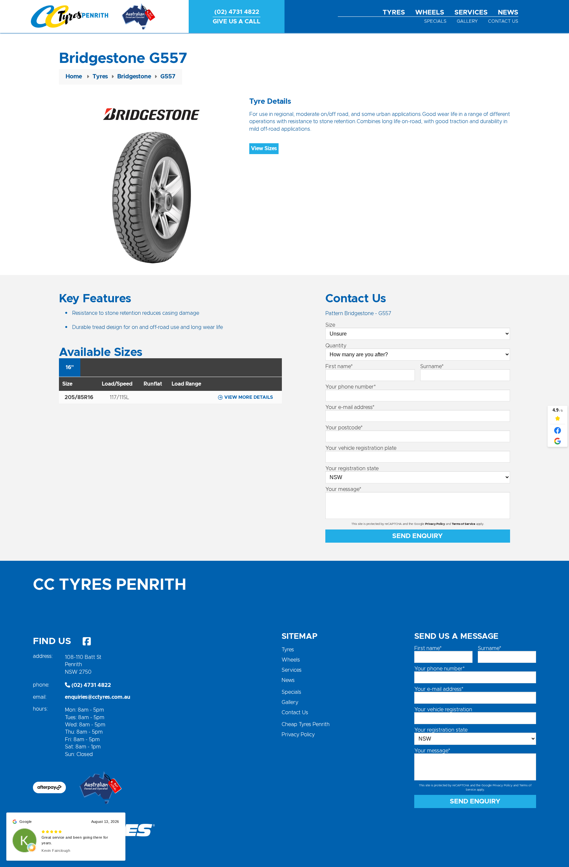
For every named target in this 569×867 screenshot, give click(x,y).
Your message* (343, 489)
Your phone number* (350, 387)
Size (330, 325)
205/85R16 (79, 397)
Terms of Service (463, 524)
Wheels (429, 12)
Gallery (467, 21)
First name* (339, 366)
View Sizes (264, 148)
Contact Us (503, 21)
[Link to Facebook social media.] (87, 641)
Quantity (335, 345)
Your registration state (352, 468)
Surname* (432, 366)
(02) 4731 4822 (90, 685)
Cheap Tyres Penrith (306, 724)
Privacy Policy (435, 524)
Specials (435, 21)
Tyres (394, 12)
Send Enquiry (417, 536)
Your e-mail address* (349, 407)
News (508, 12)
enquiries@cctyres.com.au (97, 697)
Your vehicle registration (443, 709)
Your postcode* (344, 427)
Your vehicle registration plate (360, 448)
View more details (248, 397)
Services (471, 12)
